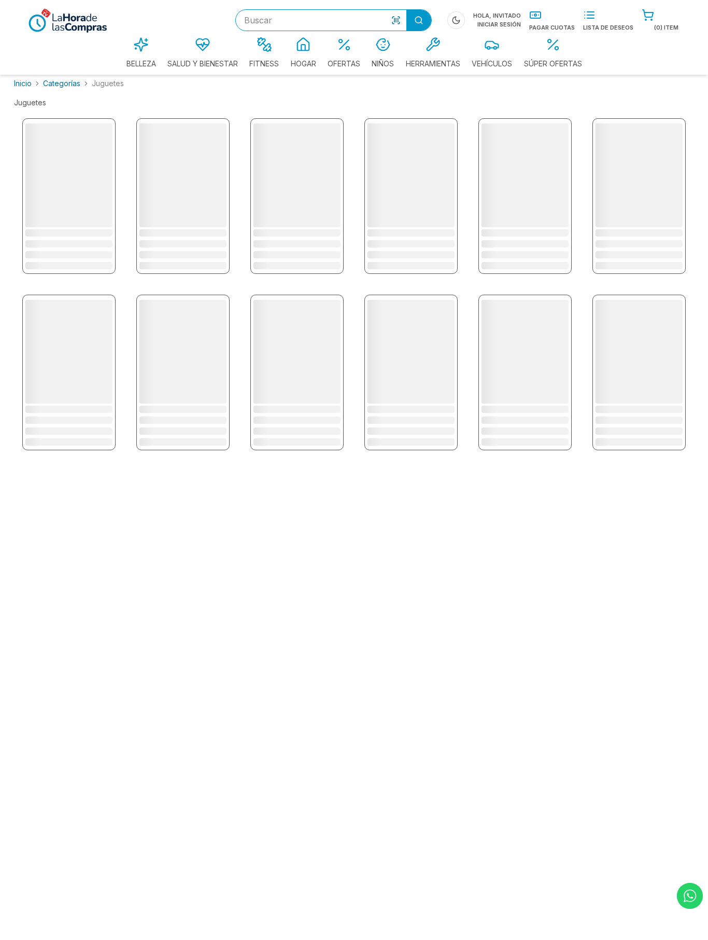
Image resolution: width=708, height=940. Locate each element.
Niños (383, 63)
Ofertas (344, 63)
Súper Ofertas (553, 63)
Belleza (141, 63)
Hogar (303, 63)
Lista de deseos (608, 27)
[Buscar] (418, 20)
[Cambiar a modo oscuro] (456, 20)
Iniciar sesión (499, 24)
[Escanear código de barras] (396, 20)
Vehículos (492, 63)
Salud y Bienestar (202, 63)
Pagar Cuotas (552, 27)
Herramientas (433, 63)
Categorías (61, 83)
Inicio (23, 83)
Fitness (264, 63)
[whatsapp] (690, 896)
